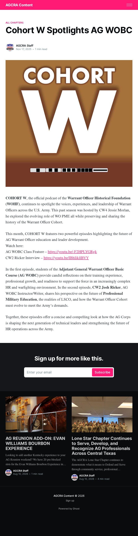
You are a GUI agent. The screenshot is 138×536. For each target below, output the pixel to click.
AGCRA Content (19, 5)
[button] (129, 5)
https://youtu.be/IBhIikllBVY (66, 257)
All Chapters (14, 22)
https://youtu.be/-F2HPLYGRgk (72, 251)
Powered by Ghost (69, 508)
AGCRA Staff (24, 45)
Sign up (70, 500)
